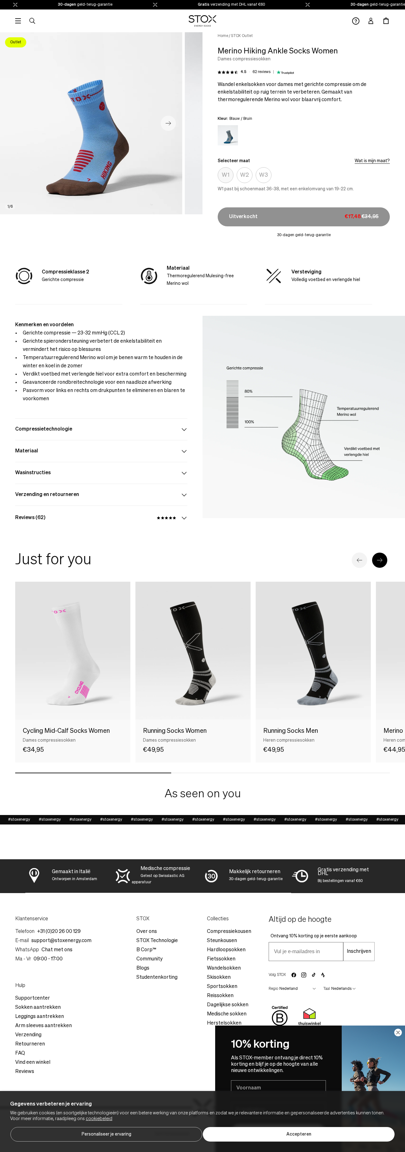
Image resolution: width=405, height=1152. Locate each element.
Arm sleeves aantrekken (43, 1025)
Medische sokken (226, 1014)
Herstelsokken (224, 1023)
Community (149, 959)
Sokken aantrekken (38, 1007)
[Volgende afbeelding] (168, 123)
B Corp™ (146, 950)
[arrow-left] (359, 560)
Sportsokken (222, 986)
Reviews (24, 1071)
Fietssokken (221, 959)
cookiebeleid (99, 1119)
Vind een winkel (32, 1062)
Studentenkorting (157, 977)
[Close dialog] (398, 1032)
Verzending (28, 1035)
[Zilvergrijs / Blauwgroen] (228, 135)
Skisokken (219, 977)
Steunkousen (222, 940)
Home (223, 36)
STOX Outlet (242, 36)
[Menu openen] (18, 20)
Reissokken (220, 995)
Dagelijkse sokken (227, 1005)
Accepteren (298, 1134)
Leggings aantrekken (39, 1016)
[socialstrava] (323, 974)
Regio (273, 989)
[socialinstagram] (303, 974)
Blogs (142, 968)
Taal (326, 989)
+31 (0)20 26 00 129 (59, 931)
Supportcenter (32, 998)
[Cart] (386, 21)
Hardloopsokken (226, 950)
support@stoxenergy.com (61, 940)
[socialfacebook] (293, 974)
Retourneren (30, 1044)
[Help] (355, 21)
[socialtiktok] (313, 975)
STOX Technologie (157, 940)
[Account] (371, 21)
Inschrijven (359, 951)
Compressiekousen (229, 931)
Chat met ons (56, 950)
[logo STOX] (203, 21)
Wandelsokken (224, 968)
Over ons (146, 931)
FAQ (20, 1053)
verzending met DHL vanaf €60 (221, 5)
